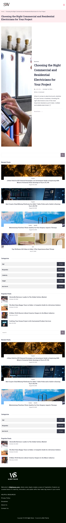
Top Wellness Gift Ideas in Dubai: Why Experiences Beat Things (33, 249)
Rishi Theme (45, 518)
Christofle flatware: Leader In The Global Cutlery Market (28, 297)
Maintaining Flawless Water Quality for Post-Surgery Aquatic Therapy (33, 227)
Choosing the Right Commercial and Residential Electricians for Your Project (47, 74)
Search (63, 155)
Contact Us (4, 508)
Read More (37, 111)
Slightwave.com (14, 487)
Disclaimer (4, 501)
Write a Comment (39, 92)
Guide (30, 225)
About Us (4, 505)
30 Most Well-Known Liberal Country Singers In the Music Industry (31, 313)
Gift (33, 247)
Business (36, 61)
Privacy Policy (5, 498)
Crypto (33, 178)
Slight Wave (30, 518)
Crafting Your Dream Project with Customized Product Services (30, 321)
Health (35, 225)
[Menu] (64, 5)
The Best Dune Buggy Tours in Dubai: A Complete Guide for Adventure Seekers (35, 305)
